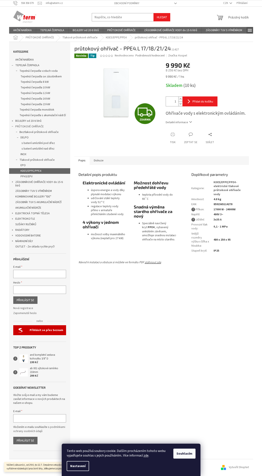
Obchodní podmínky (126, 3)
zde (146, 455)
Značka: (177, 56)
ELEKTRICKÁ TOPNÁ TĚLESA (32, 213)
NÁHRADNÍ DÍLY (24, 241)
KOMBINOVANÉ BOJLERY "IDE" (33, 197)
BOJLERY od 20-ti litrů (28, 121)
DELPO (25, 137)
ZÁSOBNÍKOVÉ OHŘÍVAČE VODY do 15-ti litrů (39, 184)
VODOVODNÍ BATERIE (28, 236)
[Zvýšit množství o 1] (180, 99)
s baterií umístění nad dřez (38, 149)
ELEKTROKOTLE (25, 219)
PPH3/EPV (27, 176)
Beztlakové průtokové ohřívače (39, 132)
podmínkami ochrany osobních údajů (39, 429)
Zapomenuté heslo (25, 313)
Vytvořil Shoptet (239, 467)
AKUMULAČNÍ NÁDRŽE (28, 208)
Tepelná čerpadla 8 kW (35, 82)
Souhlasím (184, 453)
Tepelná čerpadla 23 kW (35, 104)
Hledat (162, 17)
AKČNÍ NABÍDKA (24, 60)
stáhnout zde (153, 262)
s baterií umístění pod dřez (38, 143)
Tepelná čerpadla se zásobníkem (41, 76)
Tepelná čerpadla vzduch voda (38, 71)
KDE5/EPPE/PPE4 (31, 171)
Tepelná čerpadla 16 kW (35, 99)
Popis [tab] (82, 160)
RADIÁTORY (22, 230)
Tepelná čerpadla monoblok (36, 110)
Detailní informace (177, 122)
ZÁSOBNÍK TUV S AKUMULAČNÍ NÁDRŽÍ (38, 202)
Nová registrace (23, 308)
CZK (226, 3)
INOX (23, 154)
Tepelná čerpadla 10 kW (35, 87)
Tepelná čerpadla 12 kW (35, 93)
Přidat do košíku (202, 101)
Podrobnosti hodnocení (150, 56)
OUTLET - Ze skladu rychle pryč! (35, 247)
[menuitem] (22, 30)
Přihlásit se (25, 300)
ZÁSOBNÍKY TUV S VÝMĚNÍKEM (33, 191)
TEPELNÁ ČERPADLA (27, 65)
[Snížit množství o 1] (180, 103)
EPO (23, 165)
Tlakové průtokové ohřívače (37, 160)
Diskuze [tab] (99, 160)
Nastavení (78, 466)
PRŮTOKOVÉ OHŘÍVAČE (29, 126)
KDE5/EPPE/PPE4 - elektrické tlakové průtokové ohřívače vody (227, 188)
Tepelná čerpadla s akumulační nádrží (42, 115)
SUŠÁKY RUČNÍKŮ (25, 224)
